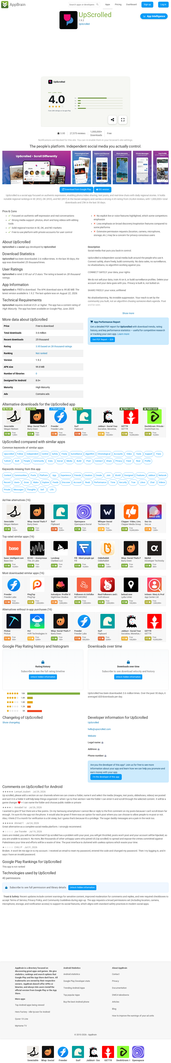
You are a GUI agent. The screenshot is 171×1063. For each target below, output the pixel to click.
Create (99, 475)
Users (17, 482)
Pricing (118, 4)
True (133, 482)
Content (7, 475)
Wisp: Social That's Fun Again (37, 426)
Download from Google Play (77, 189)
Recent (7, 482)
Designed (128, 475)
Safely (55, 454)
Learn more (123, 334)
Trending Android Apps (74, 988)
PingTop (31, 594)
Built (17, 461)
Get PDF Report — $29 (103, 339)
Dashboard (131, 4)
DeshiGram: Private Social (154, 426)
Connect (99, 461)
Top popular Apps (71, 995)
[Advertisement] (85, 53)
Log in (163, 4)
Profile (148, 461)
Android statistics (71, 974)
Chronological (104, 454)
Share (109, 461)
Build (79, 461)
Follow (20, 454)
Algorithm (89, 454)
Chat (152, 482)
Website (92, 735)
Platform (44, 475)
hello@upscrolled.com (99, 729)
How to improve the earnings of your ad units (133, 1015)
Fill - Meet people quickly (84, 558)
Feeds (55, 482)
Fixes (158, 454)
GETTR (124, 426)
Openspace (79, 521)
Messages (19, 489)
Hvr (29, 630)
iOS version (103, 189)
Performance (100, 482)
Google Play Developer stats (76, 981)
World (118, 475)
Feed (128, 461)
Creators (88, 475)
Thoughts (31, 489)
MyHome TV (21, 1025)
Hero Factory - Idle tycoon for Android (32, 1012)
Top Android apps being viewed (29, 1005)
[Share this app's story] (112, 120)
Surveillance (76, 454)
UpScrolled (93, 722)
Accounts (118, 454)
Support (148, 454)
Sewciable (9, 426)
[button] (128, 742)
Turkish (7, 461)
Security (123, 482)
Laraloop (55, 558)
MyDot (148, 558)
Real (138, 461)
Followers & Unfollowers (84, 594)
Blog (114, 1009)
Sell (42, 489)
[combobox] (82, 4)
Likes (142, 482)
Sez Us (148, 521)
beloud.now (126, 594)
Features (140, 475)
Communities (20, 475)
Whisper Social (105, 521)
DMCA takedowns (120, 995)
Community (38, 461)
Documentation (119, 988)
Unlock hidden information (42, 676)
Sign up (147, 4)
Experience (66, 475)
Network (162, 475)
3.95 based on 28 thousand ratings (54, 346)
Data (50, 461)
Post (88, 461)
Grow (26, 482)
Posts (33, 475)
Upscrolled (9, 454)
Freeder (54, 426)
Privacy (118, 461)
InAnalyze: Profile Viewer (60, 594)
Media (69, 461)
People (27, 461)
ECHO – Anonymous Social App (37, 558)
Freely (64, 454)
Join (108, 475)
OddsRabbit (103, 558)
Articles (115, 1002)
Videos (162, 482)
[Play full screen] (122, 120)
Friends (77, 475)
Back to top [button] (163, 1035)
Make (36, 482)
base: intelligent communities (14, 558)
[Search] (97, 4)
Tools (138, 454)
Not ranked (41, 353)
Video (129, 454)
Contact (115, 974)
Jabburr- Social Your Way (107, 426)
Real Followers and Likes (107, 594)
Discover (66, 482)
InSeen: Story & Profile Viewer (154, 594)
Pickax (7, 630)
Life (52, 489)
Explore (45, 482)
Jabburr (151, 475)
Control (45, 454)
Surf (76, 426)
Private (7, 489)
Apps (107, 4)
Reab (87, 482)
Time (112, 482)
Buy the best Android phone (76, 1002)
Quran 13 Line (21, 1019)
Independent (32, 454)
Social (60, 461)
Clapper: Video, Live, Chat (131, 521)
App (54, 475)
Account (77, 482)
